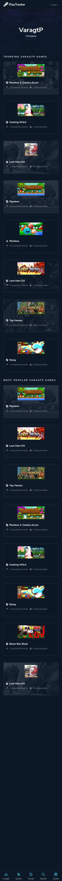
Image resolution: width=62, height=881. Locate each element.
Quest (19, 878)
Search (43, 878)
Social (31, 878)
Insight (6, 878)
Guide (56, 878)
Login (54, 5)
